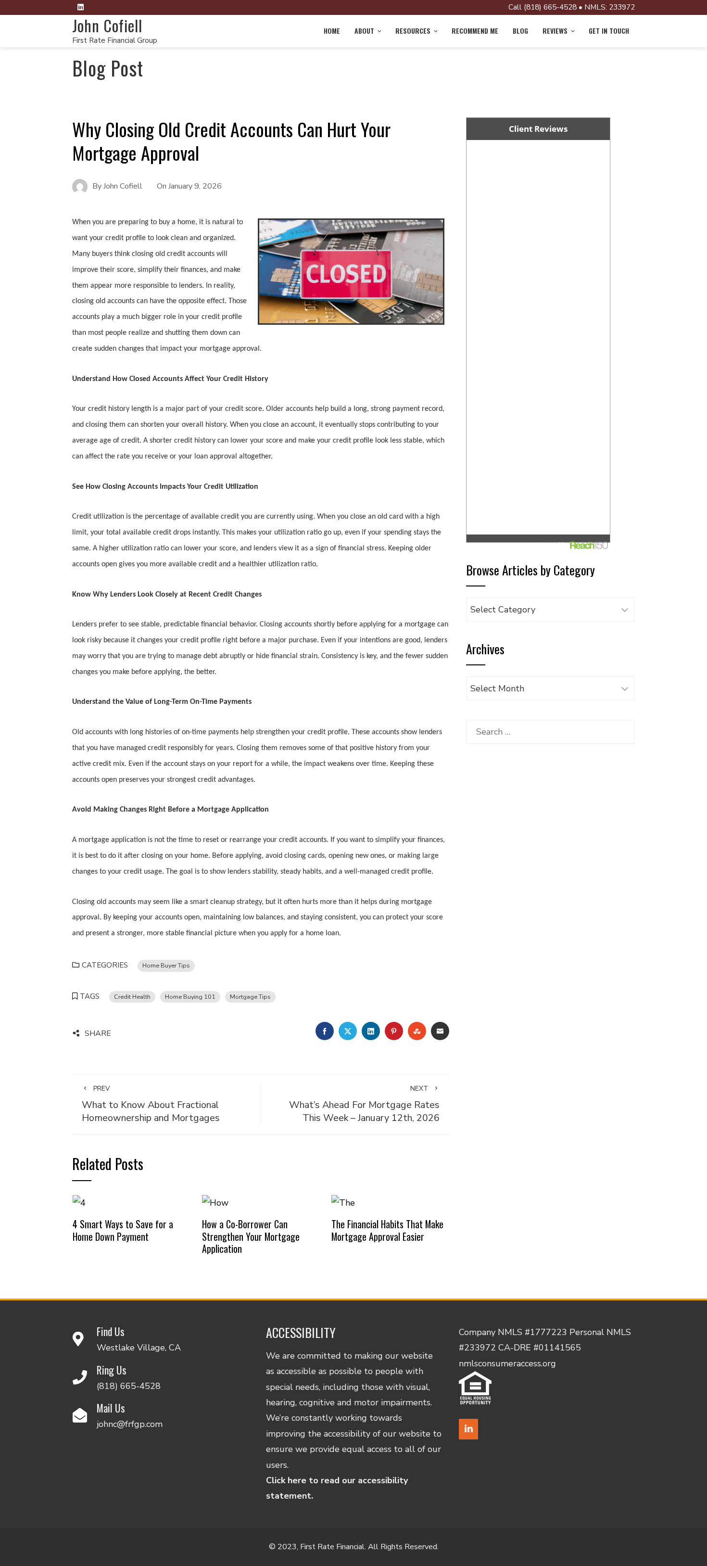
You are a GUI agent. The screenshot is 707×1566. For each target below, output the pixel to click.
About (364, 30)
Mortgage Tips (250, 997)
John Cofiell (107, 25)
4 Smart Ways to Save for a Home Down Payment (123, 1230)
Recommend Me (475, 30)
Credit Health (132, 997)
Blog (520, 30)
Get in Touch (609, 30)
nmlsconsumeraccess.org (507, 1363)
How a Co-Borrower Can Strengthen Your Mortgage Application (251, 1236)
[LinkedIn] (468, 1429)
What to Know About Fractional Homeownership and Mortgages (151, 1104)
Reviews (555, 30)
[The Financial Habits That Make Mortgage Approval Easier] (343, 1202)
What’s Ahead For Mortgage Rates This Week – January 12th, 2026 (364, 1104)
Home (332, 30)
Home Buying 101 (190, 997)
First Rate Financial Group (114, 40)
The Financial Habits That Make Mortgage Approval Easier (387, 1230)
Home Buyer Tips (166, 965)
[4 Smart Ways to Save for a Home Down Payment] (79, 1202)
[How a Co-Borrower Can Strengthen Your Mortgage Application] (215, 1202)
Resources (412, 30)
